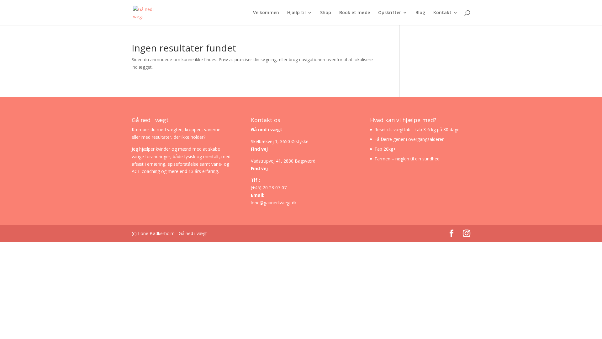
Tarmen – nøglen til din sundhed (407, 159)
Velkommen (266, 12)
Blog (420, 12)
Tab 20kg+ (385, 149)
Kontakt (442, 12)
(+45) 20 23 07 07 (269, 188)
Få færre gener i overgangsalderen (409, 139)
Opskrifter (389, 12)
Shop (325, 12)
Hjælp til (296, 12)
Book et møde (354, 12)
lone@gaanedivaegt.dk (274, 203)
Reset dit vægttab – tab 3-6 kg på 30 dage (417, 129)
